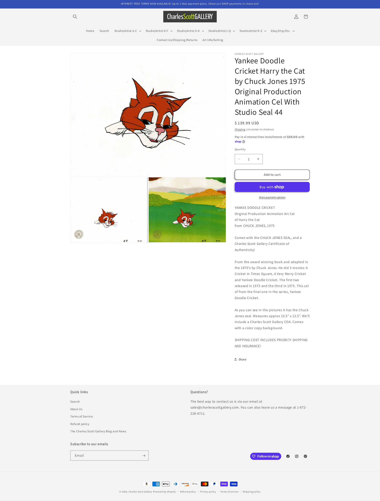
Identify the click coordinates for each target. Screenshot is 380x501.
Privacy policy (208, 491)
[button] (75, 16)
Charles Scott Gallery (140, 491)
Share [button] (243, 359)
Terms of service (229, 491)
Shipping (240, 129)
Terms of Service (81, 416)
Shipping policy (252, 491)
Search (75, 401)
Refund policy (79, 424)
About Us (76, 409)
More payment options (272, 197)
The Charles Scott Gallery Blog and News (98, 431)
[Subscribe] (143, 456)
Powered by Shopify (164, 491)
